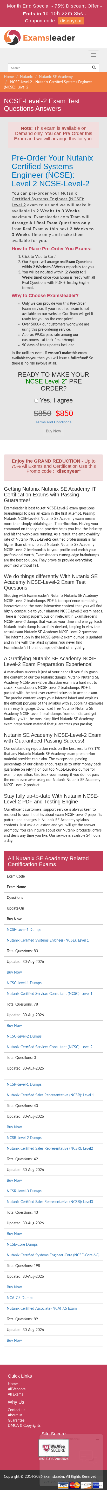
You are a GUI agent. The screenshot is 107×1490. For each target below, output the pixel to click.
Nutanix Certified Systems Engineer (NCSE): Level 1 (48, 940)
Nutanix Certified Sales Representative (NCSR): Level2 (50, 1148)
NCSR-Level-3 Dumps (24, 1191)
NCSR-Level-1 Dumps (24, 1084)
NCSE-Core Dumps (22, 1244)
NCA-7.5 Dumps (20, 1298)
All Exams (15, 1394)
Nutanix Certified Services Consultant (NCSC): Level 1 (49, 994)
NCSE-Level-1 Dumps (24, 930)
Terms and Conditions (53, 422)
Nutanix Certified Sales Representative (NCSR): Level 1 (50, 1095)
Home (9, 77)
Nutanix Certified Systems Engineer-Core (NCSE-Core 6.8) (53, 1255)
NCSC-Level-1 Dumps (24, 983)
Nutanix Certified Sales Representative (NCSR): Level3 (50, 1202)
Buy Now (14, 972)
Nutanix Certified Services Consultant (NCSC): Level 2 (49, 1047)
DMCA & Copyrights (24, 1426)
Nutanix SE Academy (56, 77)
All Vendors (16, 1389)
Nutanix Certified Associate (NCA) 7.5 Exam (42, 1308)
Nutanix (26, 77)
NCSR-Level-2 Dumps (24, 1138)
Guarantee (16, 1420)
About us (15, 1415)
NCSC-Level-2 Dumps (24, 1036)
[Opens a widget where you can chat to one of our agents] (71, 1460)
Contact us (16, 1410)
